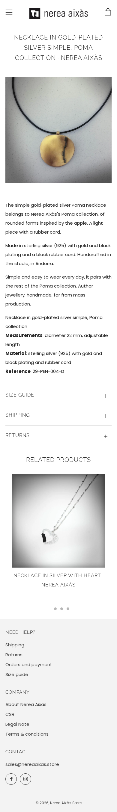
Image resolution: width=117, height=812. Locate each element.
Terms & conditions (27, 734)
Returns (13, 654)
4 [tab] (68, 608)
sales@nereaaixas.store (32, 764)
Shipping (14, 645)
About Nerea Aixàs (25, 704)
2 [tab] (55, 608)
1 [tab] (49, 608)
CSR (9, 714)
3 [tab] (61, 608)
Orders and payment (28, 664)
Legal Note (17, 724)
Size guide (16, 674)
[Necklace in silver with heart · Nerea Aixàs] (58, 521)
